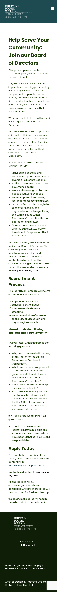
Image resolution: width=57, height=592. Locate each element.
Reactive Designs (36, 581)
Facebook (30, 545)
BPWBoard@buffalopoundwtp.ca (27, 465)
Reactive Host (25, 585)
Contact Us (26, 541)
